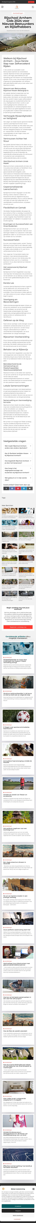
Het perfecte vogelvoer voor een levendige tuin (15, 829)
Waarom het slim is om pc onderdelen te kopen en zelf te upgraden (9, 551)
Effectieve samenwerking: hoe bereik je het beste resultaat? (17, 1166)
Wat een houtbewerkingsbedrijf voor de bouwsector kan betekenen (9, 516)
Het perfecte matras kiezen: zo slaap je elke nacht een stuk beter (26, 551)
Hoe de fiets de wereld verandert (15, 1031)
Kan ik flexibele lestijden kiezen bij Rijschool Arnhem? (18, 454)
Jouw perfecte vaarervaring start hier (16, 930)
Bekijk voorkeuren (18, 1215)
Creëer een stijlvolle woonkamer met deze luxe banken (25, 599)
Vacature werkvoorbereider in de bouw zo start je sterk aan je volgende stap (9, 540)
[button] (33, 1189)
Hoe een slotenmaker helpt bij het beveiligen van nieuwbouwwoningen (9, 599)
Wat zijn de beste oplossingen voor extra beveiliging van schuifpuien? (26, 587)
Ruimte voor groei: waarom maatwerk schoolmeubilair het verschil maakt (26, 575)
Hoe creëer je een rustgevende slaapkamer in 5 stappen (14, 1099)
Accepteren (18, 1206)
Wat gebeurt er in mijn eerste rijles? (18, 479)
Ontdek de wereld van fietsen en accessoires (15, 795)
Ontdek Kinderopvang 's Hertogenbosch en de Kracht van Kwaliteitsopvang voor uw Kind (15, 1133)
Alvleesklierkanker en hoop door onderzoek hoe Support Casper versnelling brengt (9, 528)
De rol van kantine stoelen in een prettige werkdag (15, 896)
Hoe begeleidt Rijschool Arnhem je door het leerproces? (18, 462)
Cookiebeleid (17, 1219)
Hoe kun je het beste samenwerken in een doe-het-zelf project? (17, 997)
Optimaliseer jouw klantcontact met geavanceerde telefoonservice (16, 964)
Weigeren (18, 1210)
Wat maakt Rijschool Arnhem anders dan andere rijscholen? (18, 447)
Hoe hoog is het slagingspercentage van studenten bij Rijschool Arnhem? (18, 470)
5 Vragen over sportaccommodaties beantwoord (16, 727)
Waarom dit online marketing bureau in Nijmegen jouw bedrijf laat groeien (9, 587)
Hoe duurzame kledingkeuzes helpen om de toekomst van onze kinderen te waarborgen (17, 1066)
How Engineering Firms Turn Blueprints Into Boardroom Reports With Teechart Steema (26, 516)
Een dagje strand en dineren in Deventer (14, 862)
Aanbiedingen (18, 13)
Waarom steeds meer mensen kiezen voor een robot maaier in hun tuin (9, 563)
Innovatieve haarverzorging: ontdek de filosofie (17, 761)
